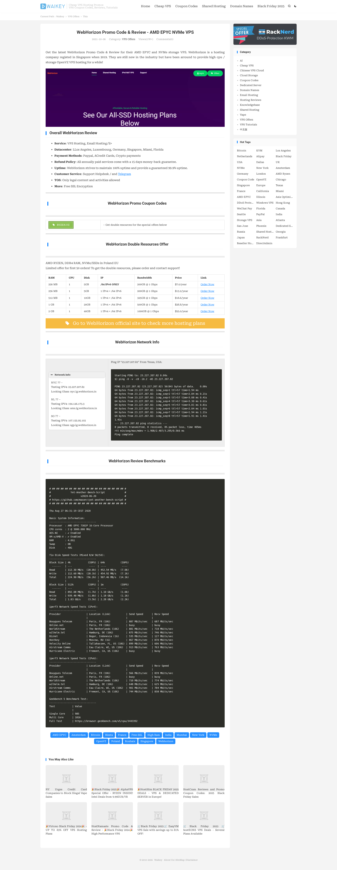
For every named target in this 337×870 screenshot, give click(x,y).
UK (278, 162)
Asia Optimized (284, 196)
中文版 (243, 129)
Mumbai (182, 735)
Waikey (52, 6)
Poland (115, 741)
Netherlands (244, 156)
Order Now (207, 284)
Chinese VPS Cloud (252, 70)
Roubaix (130, 741)
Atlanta (280, 220)
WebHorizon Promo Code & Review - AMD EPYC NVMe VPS (135, 32)
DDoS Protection (246, 202)
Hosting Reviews (250, 100)
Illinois (260, 196)
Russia (241, 231)
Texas (279, 185)
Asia (259, 220)
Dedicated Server (250, 85)
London (261, 173)
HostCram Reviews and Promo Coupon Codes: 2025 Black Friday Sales (203, 793)
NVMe (213, 735)
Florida (260, 208)
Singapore (146, 741)
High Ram (153, 735)
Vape (243, 114)
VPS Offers (73, 16)
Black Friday (284, 156)
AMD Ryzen (283, 173)
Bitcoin (95, 735)
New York (198, 735)
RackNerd (262, 237)
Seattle (241, 214)
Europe (260, 185)
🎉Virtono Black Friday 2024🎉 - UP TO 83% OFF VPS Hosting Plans (66, 830)
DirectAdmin (264, 243)
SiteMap (180, 860)
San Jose (242, 225)
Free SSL (136, 735)
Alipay (260, 156)
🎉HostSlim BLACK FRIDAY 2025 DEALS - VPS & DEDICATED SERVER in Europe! (158, 793)
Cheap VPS (162, 6)
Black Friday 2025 (271, 6)
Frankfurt (282, 237)
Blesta (109, 735)
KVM (259, 150)
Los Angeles (283, 150)
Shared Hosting (214, 6)
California (262, 191)
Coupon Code (245, 179)
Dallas (260, 162)
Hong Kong (283, 202)
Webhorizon (165, 741)
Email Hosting (249, 95)
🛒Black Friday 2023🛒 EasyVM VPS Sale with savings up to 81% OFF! (158, 830)
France (122, 735)
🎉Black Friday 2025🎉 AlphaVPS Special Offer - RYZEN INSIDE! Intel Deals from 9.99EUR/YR (112, 793)
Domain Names (241, 6)
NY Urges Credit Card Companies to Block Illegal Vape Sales (66, 793)
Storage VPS (244, 220)
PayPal (260, 214)
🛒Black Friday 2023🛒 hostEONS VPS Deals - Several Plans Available (203, 830)
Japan (241, 237)
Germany (242, 173)
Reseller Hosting (246, 243)
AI (241, 60)
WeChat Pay (244, 208)
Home (145, 6)
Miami (280, 191)
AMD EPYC (59, 735)
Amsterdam (78, 735)
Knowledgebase (250, 104)
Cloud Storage (249, 75)
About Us (169, 860)
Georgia (281, 231)
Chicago (281, 179)
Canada (280, 208)
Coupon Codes (186, 6)
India (168, 735)
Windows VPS (264, 202)
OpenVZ (101, 741)
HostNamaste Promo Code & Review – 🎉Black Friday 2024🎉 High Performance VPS (112, 830)
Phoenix (261, 225)
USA (239, 162)
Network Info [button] (62, 374)
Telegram (124, 174)
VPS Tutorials (248, 124)
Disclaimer (192, 860)
